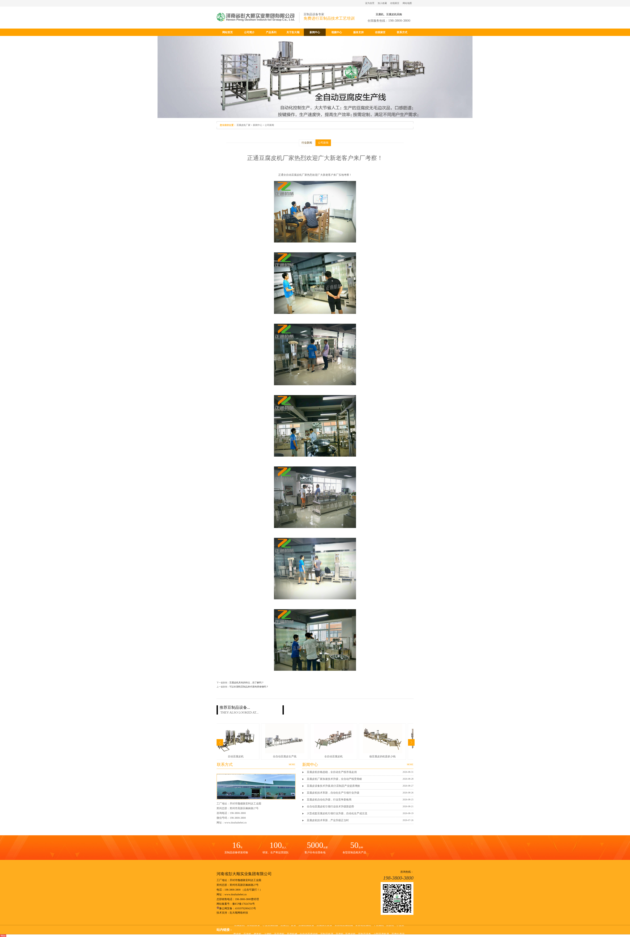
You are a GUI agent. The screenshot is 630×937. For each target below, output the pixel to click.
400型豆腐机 (381, 756)
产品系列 (271, 32)
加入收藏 (382, 3)
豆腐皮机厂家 (243, 125)
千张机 (247, 928)
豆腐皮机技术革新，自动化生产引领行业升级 (333, 792)
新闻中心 (315, 32)
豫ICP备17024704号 (243, 903)
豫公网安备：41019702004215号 (237, 908)
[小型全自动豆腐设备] (237, 752)
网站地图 (407, 3)
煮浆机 (258, 928)
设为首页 (369, 3)
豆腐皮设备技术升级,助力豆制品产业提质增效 (333, 785)
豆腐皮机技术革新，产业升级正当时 (328, 820)
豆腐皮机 (350, 928)
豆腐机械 (292, 928)
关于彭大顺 (293, 32)
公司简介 (249, 32)
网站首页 (227, 32)
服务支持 (358, 32)
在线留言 (394, 3)
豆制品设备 (364, 928)
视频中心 (336, 32)
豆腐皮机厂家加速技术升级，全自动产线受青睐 (334, 779)
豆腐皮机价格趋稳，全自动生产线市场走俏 (332, 772)
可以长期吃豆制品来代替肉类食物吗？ (248, 686)
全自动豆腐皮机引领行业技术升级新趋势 (330, 806)
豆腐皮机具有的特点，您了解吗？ (246, 682)
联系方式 (402, 32)
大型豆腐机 (283, 756)
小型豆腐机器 (381, 928)
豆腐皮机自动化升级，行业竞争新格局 (329, 799)
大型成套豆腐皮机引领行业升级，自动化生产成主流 (337, 813)
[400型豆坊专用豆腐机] (332, 752)
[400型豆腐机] (381, 752)
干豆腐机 (279, 928)
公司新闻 (269, 125)
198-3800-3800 (232, 889)
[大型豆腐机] (283, 752)
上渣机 (268, 928)
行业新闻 (307, 142)
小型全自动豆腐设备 (234, 756)
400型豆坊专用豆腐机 (332, 756)
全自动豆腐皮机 (309, 928)
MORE (410, 764)
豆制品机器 (326, 928)
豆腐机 (340, 928)
